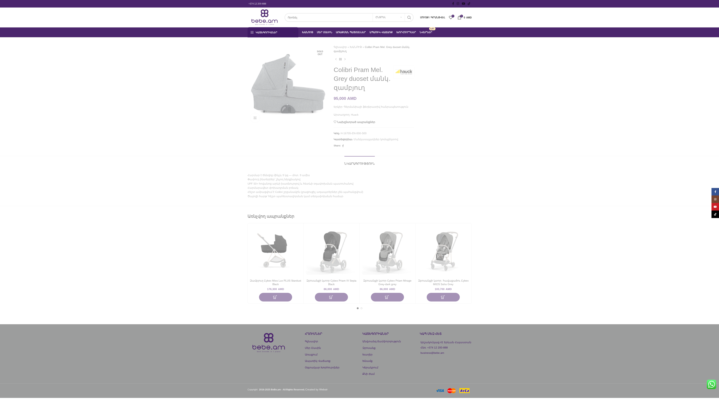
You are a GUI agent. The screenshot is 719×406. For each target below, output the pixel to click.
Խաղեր (367, 354)
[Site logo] (264, 17)
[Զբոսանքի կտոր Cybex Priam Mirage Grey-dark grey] (387, 251)
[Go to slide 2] (361, 308)
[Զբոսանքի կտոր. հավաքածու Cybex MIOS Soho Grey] (443, 251)
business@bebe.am (432, 352)
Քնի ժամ (368, 373)
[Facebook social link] (453, 4)
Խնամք (367, 360)
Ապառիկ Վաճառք (317, 360)
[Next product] (345, 59)
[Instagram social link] (458, 4)
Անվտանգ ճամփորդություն (381, 341)
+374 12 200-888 (257, 3)
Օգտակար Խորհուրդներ (322, 367)
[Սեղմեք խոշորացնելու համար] (255, 118)
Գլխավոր (340, 46)
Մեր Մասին (313, 347)
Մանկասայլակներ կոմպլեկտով (376, 139)
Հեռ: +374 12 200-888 (434, 347)
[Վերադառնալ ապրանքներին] (340, 59)
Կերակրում (370, 367)
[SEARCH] (409, 17)
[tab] (359, 161)
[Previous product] (336, 59)
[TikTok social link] (468, 4)
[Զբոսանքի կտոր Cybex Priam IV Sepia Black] (331, 251)
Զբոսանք (369, 347)
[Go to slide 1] (358, 308)
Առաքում (311, 354)
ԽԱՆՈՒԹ (356, 46)
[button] (275, 297)
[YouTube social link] (463, 4)
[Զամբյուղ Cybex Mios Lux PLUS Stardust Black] (276, 251)
